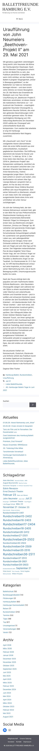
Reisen (5, 609)
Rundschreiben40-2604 (9, 568)
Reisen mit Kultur (15, 510)
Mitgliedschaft (13, 738)
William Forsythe (17, 574)
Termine (6, 615)
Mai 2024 (7, 696)
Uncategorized (9, 626)
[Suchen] (32, 404)
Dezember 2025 (9, 659)
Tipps (5, 619)
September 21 (23, 568)
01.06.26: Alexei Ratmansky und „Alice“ (18, 423)
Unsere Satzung (25, 738)
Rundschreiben (26, 375)
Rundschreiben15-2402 (17, 516)
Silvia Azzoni (7, 571)
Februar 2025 (8, 686)
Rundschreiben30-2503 (14, 543)
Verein (5, 632)
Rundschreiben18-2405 (17, 528)
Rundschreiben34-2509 (17, 546)
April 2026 (7, 645)
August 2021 (8, 717)
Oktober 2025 (8, 666)
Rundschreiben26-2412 (16, 532)
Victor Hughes (25, 571)
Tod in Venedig (15, 571)
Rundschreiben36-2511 (19, 554)
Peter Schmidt (6, 510)
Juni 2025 (7, 672)
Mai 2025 (6, 676)
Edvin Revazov (10, 488)
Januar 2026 (8, 655)
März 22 (19, 504)
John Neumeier (10, 498)
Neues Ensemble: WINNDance (15, 445)
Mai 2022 (6, 713)
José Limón (21, 499)
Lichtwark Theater (16, 501)
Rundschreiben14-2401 (13, 513)
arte (26, 480)
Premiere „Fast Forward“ (12, 441)
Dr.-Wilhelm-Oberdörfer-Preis (24, 485)
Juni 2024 (7, 693)
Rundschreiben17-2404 (19, 524)
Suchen (6, 401)
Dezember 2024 (9, 689)
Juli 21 (8, 381)
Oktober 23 (23, 507)
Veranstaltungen (9, 629)
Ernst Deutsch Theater (13, 491)
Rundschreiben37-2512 (15, 558)
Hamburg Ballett (12, 375)
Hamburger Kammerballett (13, 605)
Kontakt (18, 742)
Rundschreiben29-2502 (18, 539)
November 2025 (9, 662)
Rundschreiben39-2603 (15, 564)
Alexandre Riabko (19, 480)
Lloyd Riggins (27, 501)
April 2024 (7, 700)
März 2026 (7, 649)
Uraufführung (8, 378)
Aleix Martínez (8, 480)
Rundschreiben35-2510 (16, 550)
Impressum (27, 742)
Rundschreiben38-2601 (15, 561)
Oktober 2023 (8, 706)
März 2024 (7, 703)
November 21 (10, 507)
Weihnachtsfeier (7, 574)
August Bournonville (10, 483)
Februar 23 (9, 494)
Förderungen (8, 598)
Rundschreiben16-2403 (17, 520)
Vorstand (11, 742)
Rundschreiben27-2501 (15, 535)
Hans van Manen (22, 495)
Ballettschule (8, 591)
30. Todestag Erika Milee (13, 448)
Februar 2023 (8, 710)
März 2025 (7, 683)
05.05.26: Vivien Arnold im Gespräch (18, 426)
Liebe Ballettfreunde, (14, 384)
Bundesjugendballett (11, 595)
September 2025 (9, 669)
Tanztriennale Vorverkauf (13, 452)
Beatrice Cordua (23, 483)
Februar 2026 (8, 652)
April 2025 (7, 679)
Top (4, 622)
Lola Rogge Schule (9, 504)
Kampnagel (6, 501)
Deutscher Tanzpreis (9, 485)
